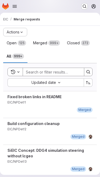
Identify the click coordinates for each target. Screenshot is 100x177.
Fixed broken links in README (34, 96)
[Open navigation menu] (14, 6)
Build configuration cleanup (33, 123)
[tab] (16, 43)
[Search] (88, 72)
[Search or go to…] (84, 6)
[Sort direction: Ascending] (88, 82)
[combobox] (45, 82)
